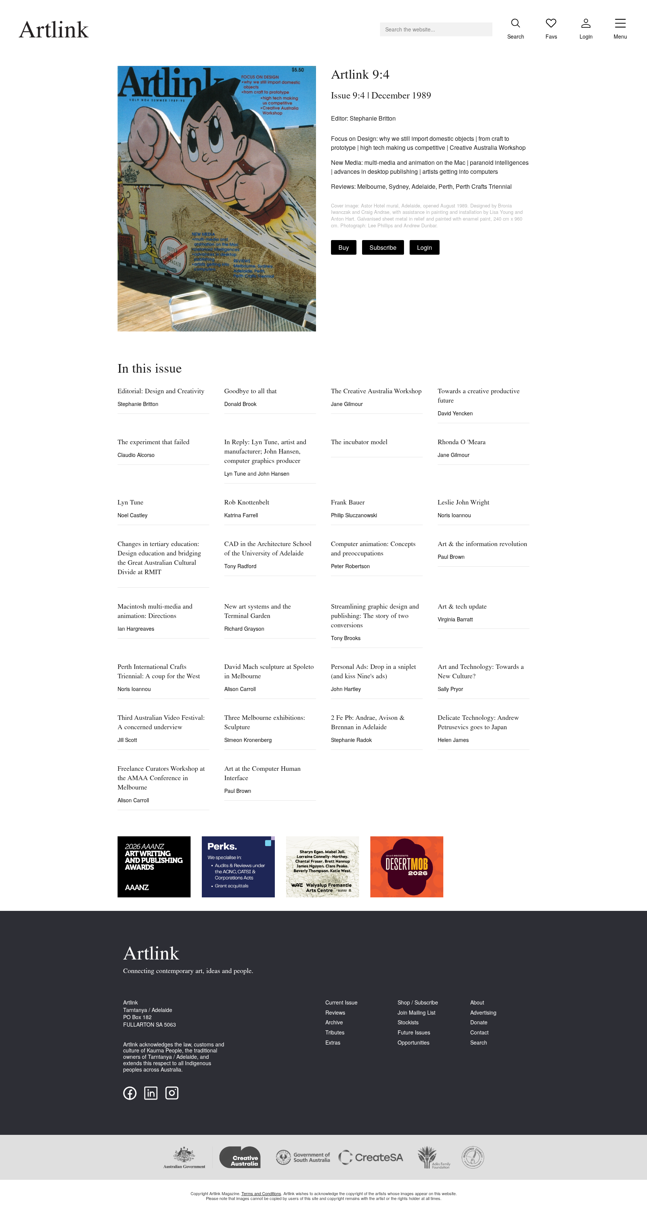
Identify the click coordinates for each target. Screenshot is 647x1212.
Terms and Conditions (261, 1193)
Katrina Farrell (241, 515)
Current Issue (341, 1002)
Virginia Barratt (455, 619)
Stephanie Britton (138, 403)
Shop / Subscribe (418, 1002)
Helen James (453, 739)
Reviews (335, 1012)
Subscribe (383, 247)
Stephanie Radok (351, 739)
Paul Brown (451, 556)
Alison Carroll (240, 689)
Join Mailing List (416, 1012)
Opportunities (413, 1042)
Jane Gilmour (347, 403)
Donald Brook (240, 403)
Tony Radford (240, 566)
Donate (478, 1022)
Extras (332, 1042)
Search (478, 1042)
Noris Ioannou (454, 515)
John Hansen (273, 473)
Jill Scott (127, 739)
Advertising (483, 1012)
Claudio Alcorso (136, 454)
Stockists (408, 1022)
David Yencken (455, 413)
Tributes (334, 1032)
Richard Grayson (244, 628)
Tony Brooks (346, 638)
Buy (343, 247)
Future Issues (414, 1032)
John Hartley (346, 689)
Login (424, 247)
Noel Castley (133, 515)
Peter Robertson (350, 566)
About (477, 1002)
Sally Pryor (450, 689)
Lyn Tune (235, 473)
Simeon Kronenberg (248, 739)
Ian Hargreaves (136, 628)
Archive (334, 1022)
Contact (479, 1032)
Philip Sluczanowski (354, 515)
